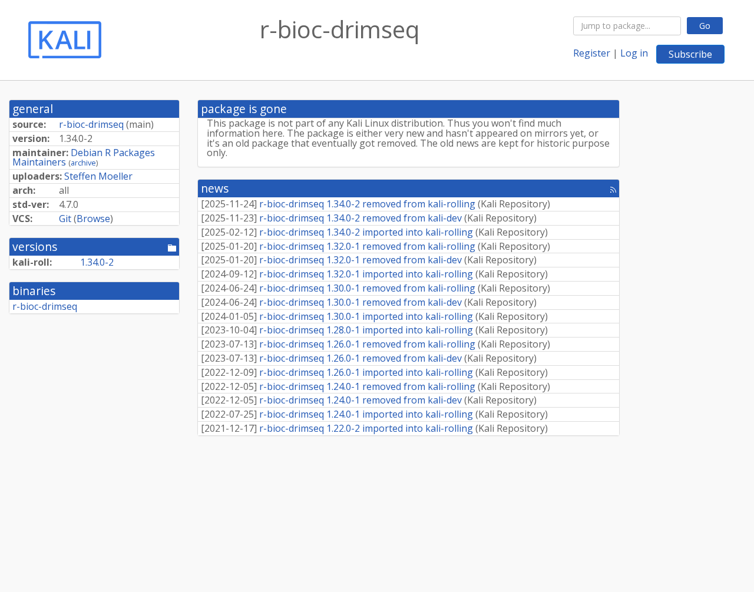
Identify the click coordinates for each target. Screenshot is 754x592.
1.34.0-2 (97, 262)
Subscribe (690, 54)
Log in (634, 53)
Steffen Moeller (98, 176)
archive (83, 162)
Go (704, 25)
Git (65, 218)
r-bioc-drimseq (91, 124)
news (215, 188)
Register (591, 53)
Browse (93, 218)
